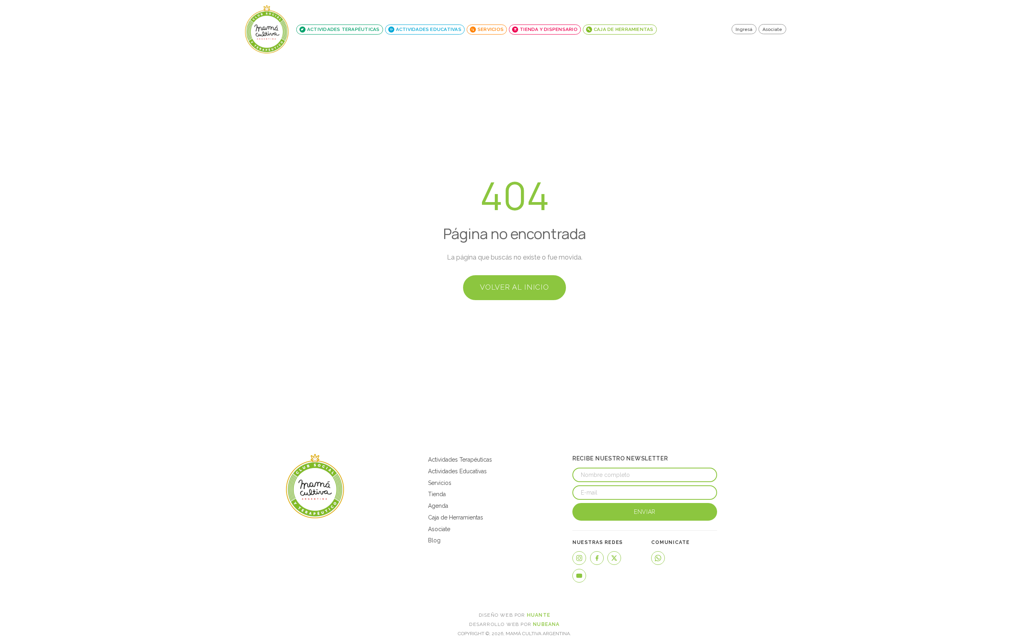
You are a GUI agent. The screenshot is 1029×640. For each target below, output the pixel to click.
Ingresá (744, 29)
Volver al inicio (514, 287)
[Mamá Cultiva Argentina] (315, 486)
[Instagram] (579, 558)
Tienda (437, 494)
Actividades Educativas (457, 471)
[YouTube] (579, 576)
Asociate (772, 29)
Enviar (645, 512)
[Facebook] (597, 558)
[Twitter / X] (614, 558)
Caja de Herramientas (455, 517)
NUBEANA (546, 624)
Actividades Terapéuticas (460, 459)
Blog (434, 540)
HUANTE (538, 615)
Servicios (439, 483)
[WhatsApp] (658, 558)
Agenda (438, 506)
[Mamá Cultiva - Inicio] (267, 29)
